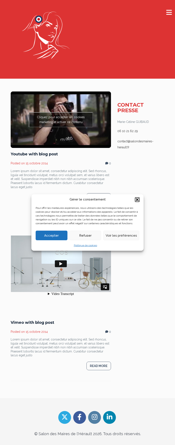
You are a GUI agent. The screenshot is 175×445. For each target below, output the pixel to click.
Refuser (85, 235)
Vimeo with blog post (32, 322)
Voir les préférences (121, 235)
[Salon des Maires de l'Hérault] (44, 38)
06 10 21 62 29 (127, 131)
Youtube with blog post (34, 154)
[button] (137, 199)
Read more (99, 366)
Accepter (51, 235)
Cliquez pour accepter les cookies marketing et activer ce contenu (61, 119)
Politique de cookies (85, 245)
